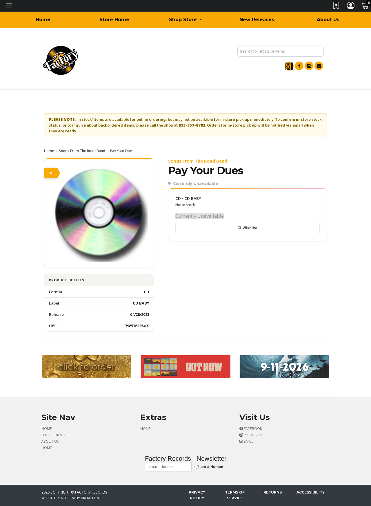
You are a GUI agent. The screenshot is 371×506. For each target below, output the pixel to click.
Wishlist (250, 227)
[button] (185, 20)
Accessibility (311, 492)
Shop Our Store (56, 435)
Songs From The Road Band (82, 150)
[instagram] (309, 66)
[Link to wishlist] (336, 7)
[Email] (319, 66)
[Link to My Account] (351, 7)
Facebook (252, 428)
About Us (328, 19)
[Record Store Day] (289, 66)
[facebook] (299, 66)
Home (43, 19)
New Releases (256, 19)
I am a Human (210, 466)
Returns (272, 492)
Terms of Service (235, 495)
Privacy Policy (197, 495)
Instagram (252, 435)
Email (248, 441)
